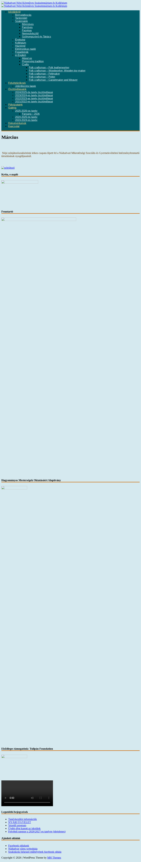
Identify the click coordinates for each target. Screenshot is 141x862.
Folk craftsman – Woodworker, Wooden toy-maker (57, 70)
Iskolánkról (14, 11)
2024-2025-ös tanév (26, 117)
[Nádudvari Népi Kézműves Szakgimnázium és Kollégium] (34, 2)
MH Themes (54, 857)
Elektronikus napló (25, 49)
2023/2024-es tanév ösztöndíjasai (34, 95)
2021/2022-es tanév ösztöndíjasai (34, 101)
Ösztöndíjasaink (17, 89)
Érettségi (20, 39)
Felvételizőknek (17, 83)
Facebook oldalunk (18, 845)
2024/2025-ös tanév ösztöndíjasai (34, 92)
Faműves (27, 27)
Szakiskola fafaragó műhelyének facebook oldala (34, 851)
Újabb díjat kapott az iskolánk (24, 828)
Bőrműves (28, 24)
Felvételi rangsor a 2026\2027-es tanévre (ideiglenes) (37, 831)
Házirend (20, 45)
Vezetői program (17, 825)
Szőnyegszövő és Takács (36, 36)
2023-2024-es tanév (26, 120)
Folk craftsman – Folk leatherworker (49, 67)
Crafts (25, 64)
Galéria (12, 107)
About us (27, 58)
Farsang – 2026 (31, 114)
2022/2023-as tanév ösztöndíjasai (34, 98)
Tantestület (21, 18)
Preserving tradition (33, 61)
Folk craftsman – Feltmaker (44, 73)
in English (20, 55)
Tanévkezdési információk (22, 819)
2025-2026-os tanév (26, 110)
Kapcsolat (13, 126)
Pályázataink (15, 104)
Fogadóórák (22, 52)
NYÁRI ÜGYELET (19, 822)
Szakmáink (21, 21)
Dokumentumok (17, 123)
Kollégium (20, 42)
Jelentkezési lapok (25, 86)
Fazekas (27, 30)
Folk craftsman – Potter (42, 76)
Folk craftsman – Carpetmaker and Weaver (53, 80)
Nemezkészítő (30, 33)
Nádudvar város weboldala (22, 848)
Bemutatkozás (23, 15)
